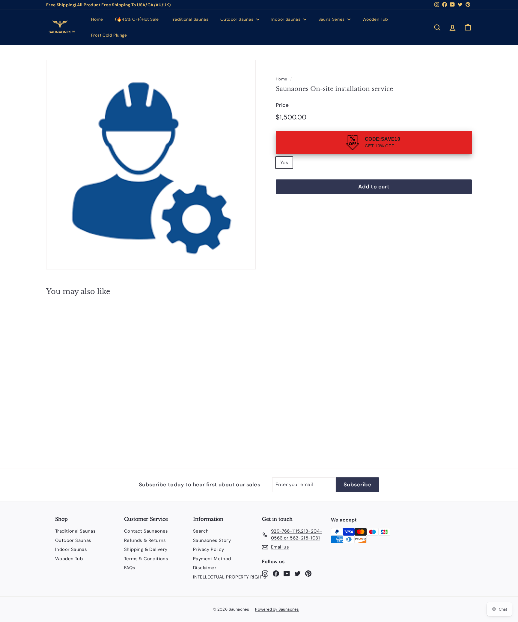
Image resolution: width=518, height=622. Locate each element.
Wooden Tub (375, 19)
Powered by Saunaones (277, 609)
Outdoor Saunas (237, 19)
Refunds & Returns (145, 540)
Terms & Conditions (146, 559)
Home (97, 19)
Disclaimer (204, 568)
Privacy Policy (208, 549)
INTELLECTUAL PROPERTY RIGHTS (229, 577)
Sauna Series (332, 19)
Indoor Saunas (286, 19)
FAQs (129, 568)
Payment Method (212, 559)
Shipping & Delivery (146, 549)
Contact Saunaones (146, 531)
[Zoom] (150, 164)
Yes (284, 162)
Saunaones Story (212, 540)
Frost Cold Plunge (109, 35)
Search (201, 531)
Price (282, 105)
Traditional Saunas (189, 19)
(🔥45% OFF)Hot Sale (137, 19)
